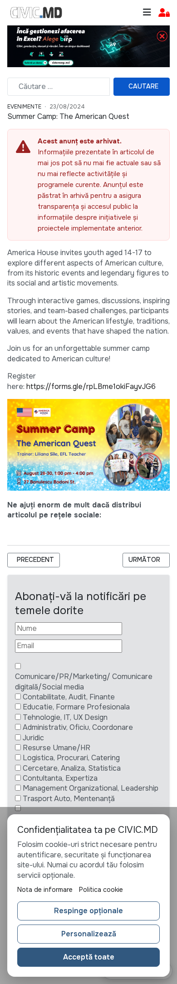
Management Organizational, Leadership (90, 788)
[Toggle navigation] (147, 12)
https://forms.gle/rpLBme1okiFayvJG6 (91, 386)
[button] (164, 13)
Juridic (33, 738)
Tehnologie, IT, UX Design (65, 717)
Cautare (143, 86)
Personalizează (88, 934)
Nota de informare (45, 890)
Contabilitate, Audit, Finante (69, 697)
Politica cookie (101, 890)
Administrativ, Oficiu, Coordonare (78, 727)
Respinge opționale (88, 910)
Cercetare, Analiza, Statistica (72, 768)
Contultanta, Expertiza (60, 778)
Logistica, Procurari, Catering (71, 758)
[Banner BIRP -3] (88, 45)
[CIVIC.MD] (36, 12)
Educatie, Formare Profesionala (76, 707)
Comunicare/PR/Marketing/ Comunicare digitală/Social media (83, 681)
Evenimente (24, 106)
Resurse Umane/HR (56, 748)
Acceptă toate (88, 957)
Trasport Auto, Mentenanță (69, 798)
